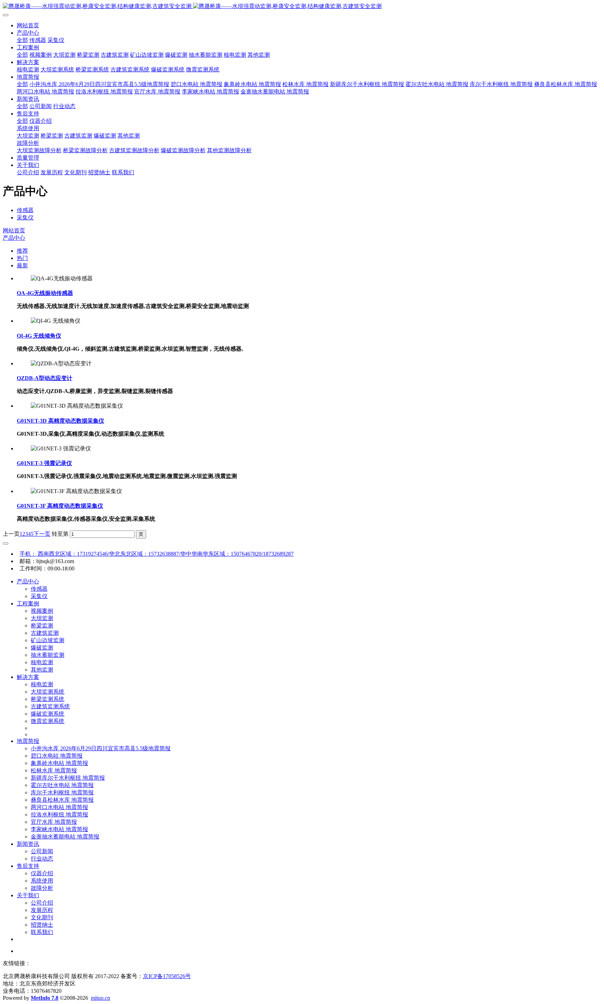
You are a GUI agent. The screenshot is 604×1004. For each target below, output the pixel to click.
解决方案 (28, 677)
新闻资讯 (28, 844)
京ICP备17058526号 (167, 976)
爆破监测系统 (47, 714)
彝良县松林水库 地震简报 (62, 800)
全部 (22, 40)
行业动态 (42, 859)
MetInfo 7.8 (44, 998)
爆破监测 (42, 648)
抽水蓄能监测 (47, 655)
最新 (22, 265)
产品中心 (14, 238)
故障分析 (42, 888)
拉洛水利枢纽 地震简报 (59, 814)
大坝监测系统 (47, 692)
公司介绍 (42, 903)
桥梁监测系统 (47, 699)
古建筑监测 (45, 633)
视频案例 (42, 611)
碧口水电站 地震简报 (56, 756)
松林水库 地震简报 (54, 770)
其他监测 (42, 670)
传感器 (25, 210)
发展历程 (42, 910)
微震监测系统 (47, 721)
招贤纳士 (42, 925)
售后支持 (28, 866)
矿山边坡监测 (47, 640)
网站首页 (28, 25)
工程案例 (28, 603)
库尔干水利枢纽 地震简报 (62, 792)
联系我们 (42, 932)
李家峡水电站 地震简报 (59, 829)
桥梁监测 (42, 626)
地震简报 (28, 741)
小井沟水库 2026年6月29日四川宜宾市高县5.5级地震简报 (101, 748)
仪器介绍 (42, 873)
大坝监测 (42, 618)
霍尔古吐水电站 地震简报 (62, 785)
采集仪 (25, 217)
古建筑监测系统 (50, 706)
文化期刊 (42, 917)
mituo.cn (100, 998)
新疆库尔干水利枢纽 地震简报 (68, 778)
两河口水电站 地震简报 (59, 807)
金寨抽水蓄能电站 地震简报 (65, 837)
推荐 (22, 251)
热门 (22, 258)
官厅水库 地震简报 (54, 822)
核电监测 (42, 662)
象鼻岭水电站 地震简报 (59, 763)
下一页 (42, 534)
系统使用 (42, 881)
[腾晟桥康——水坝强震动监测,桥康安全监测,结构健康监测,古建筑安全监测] (302, 6)
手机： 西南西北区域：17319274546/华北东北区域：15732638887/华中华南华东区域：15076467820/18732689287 (157, 554)
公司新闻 (42, 851)
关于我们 (28, 895)
